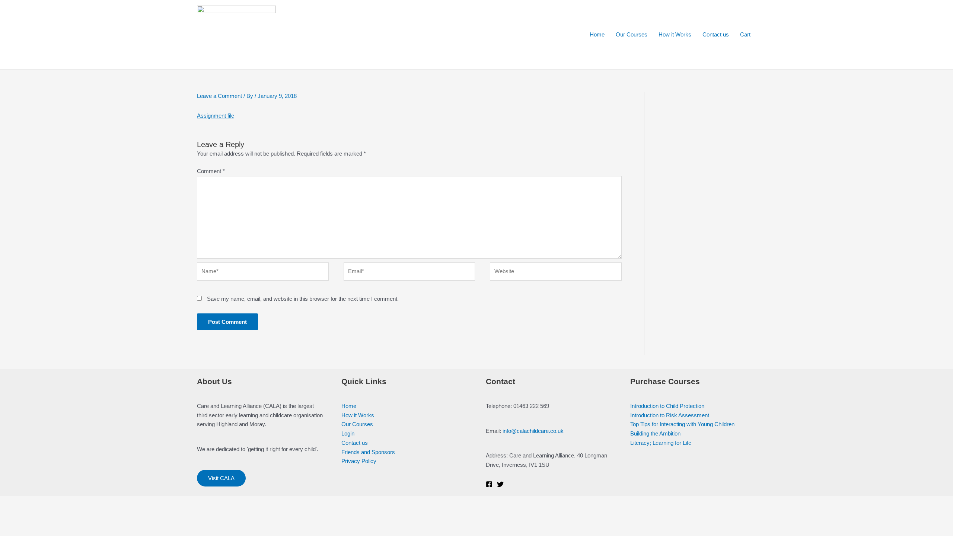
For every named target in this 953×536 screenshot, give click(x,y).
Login (347, 433)
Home (597, 34)
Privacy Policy (358, 461)
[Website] (556, 273)
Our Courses (631, 34)
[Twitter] (500, 484)
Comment (211, 171)
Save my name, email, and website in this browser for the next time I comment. (303, 299)
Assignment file (215, 115)
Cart (745, 34)
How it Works (675, 34)
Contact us (715, 34)
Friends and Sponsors (368, 452)
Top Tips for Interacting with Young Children (682, 424)
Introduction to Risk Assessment (669, 415)
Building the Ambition (655, 433)
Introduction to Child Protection (667, 406)
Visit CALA (221, 478)
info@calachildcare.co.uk (533, 431)
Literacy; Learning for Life (660, 443)
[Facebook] (489, 484)
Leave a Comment (219, 96)
